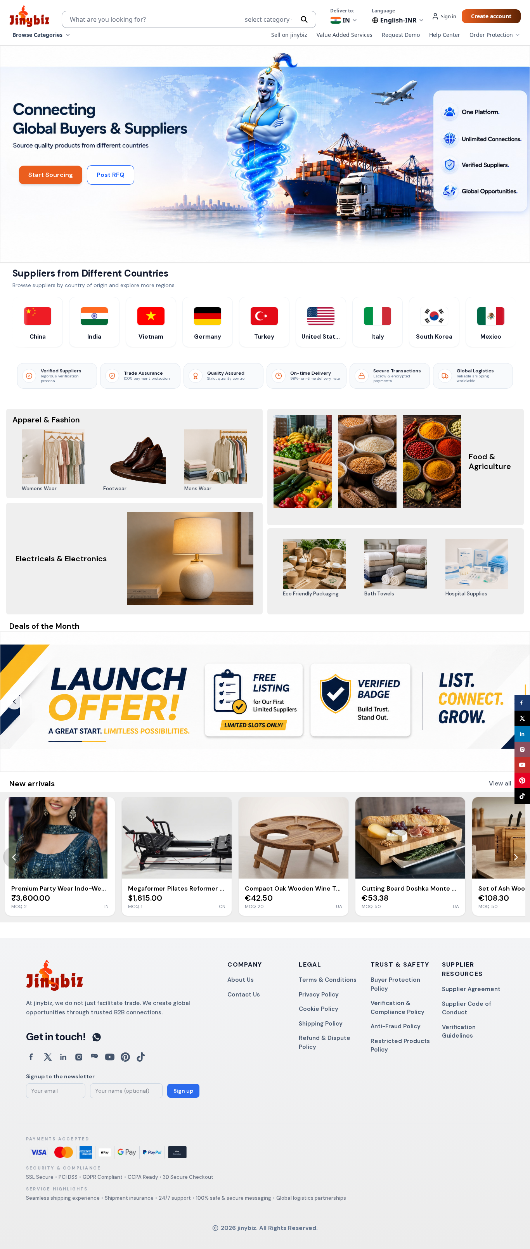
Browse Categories (37, 34)
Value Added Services (344, 34)
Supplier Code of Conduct (466, 1008)
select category (267, 19)
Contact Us (243, 994)
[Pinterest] (522, 780)
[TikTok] (522, 796)
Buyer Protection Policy (395, 984)
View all (500, 783)
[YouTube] (522, 765)
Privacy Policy (319, 994)
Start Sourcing (50, 175)
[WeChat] (94, 1057)
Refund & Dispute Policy (324, 1042)
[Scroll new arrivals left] (14, 857)
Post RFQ (111, 175)
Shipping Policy (321, 1024)
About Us (240, 980)
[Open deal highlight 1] (265, 702)
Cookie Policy (318, 1009)
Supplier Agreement (471, 989)
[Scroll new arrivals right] (516, 857)
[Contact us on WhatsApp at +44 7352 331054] (96, 1037)
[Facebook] (522, 703)
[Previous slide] (14, 701)
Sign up (183, 1090)
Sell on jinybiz (289, 34)
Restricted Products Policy (400, 1045)
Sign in (448, 16)
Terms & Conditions (328, 980)
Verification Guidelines (459, 1031)
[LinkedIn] (522, 734)
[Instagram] (522, 749)
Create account (491, 16)
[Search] (304, 19)
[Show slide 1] (265, 763)
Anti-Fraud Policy (396, 1026)
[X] (522, 718)
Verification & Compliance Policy (397, 1007)
